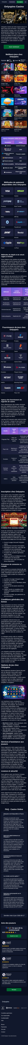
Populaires (3, 60)
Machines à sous (23, 60)
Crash (16, 60)
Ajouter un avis (14, 936)
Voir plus (14, 989)
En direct (10, 60)
